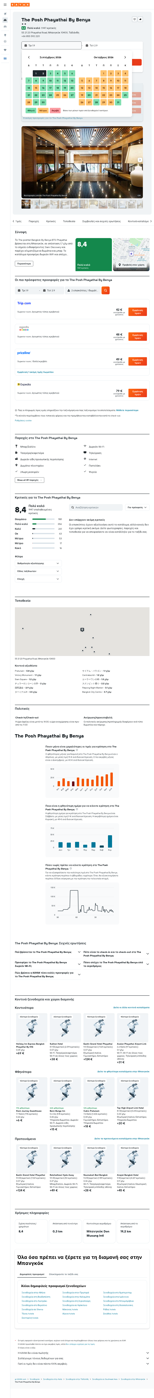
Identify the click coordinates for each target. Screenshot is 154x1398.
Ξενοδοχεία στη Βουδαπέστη (36, 1296)
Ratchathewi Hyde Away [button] (62, 1175)
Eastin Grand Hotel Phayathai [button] (97, 1043)
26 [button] (64, 95)
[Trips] (5, 50)
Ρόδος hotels (109, 1309)
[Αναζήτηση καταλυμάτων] (5, 20)
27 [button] (72, 95)
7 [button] (28, 80)
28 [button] (28, 102)
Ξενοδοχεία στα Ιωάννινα (116, 1296)
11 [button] (58, 80)
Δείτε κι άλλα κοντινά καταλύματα (131, 1007)
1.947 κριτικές (48, 27)
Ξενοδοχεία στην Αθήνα (33, 1292)
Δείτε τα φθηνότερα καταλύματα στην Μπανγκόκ (123, 1071)
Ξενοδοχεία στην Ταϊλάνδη (77, 1379)
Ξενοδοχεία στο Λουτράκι (34, 1301)
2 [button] (43, 73)
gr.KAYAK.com (20, 1379)
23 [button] (43, 95)
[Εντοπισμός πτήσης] (5, 41)
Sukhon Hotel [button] (56, 1043)
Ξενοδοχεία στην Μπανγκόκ (133, 1379)
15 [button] (36, 87)
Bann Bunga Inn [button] (57, 1111)
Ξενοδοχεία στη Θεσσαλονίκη (118, 1305)
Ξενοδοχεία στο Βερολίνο (34, 1305)
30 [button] (43, 102)
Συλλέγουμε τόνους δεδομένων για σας (40, 1358)
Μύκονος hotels (70, 1309)
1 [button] (35, 73)
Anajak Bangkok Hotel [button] (128, 1175)
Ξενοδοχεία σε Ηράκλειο (74, 1305)
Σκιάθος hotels (110, 1313)
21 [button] (29, 95)
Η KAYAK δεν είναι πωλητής (33, 1352)
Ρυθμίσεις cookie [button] (23, 420)
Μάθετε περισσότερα (127, 410)
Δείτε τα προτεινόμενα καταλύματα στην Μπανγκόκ (121, 1138)
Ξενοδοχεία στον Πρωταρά (75, 1292)
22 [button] (36, 95)
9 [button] (43, 80)
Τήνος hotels (28, 1313)
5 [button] (65, 73)
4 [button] (57, 73)
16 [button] (43, 87)
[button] (5, 4)
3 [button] (50, 73)
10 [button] (50, 80)
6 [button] (72, 73)
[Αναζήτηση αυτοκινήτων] (5, 26)
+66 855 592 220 (31, 36)
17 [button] (50, 87)
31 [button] (118, 102)
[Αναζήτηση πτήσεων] (5, 14)
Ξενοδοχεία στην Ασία (52, 1379)
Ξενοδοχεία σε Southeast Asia (104, 1379)
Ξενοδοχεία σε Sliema (32, 1309)
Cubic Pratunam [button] (91, 1111)
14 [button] (29, 87)
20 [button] (72, 87)
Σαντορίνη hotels (30, 1317)
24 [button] (50, 95)
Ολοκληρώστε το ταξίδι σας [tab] (63, 1274)
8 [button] (36, 80)
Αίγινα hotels (68, 1313)
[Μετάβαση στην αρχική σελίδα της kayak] (20, 4)
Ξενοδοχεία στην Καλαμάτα (76, 1296)
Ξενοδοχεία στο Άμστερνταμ (117, 1292)
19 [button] (65, 87)
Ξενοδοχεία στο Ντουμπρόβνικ (118, 1301)
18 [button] (58, 87)
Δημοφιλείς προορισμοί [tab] (32, 1274)
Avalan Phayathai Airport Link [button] (131, 1043)
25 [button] (57, 95)
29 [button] (36, 102)
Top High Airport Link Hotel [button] (130, 1108)
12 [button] (65, 80)
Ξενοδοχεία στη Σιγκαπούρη (76, 1301)
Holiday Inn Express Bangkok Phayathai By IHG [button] (30, 1045)
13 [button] (72, 80)
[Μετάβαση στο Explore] (5, 35)
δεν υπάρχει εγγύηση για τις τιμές (80, 1344)
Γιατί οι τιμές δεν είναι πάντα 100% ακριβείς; (42, 1363)
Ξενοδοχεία (35, 1379)
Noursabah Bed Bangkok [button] (95, 1175)
